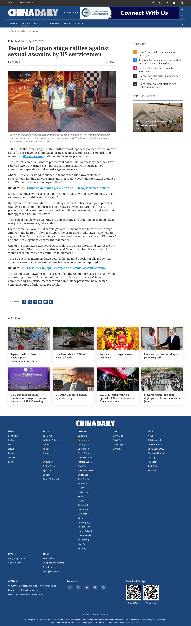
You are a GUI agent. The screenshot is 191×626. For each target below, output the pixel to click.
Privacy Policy (38, 594)
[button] (136, 128)
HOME (13, 23)
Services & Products (28, 585)
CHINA (10, 2)
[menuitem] (70, 12)
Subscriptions (27, 590)
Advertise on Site (48, 585)
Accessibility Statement (19, 594)
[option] (158, 117)
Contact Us (13, 590)
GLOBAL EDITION (26, 2)
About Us (12, 585)
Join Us (39, 590)
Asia (23, 31)
